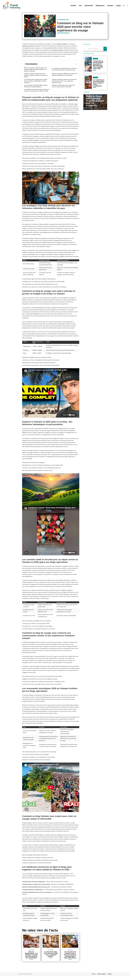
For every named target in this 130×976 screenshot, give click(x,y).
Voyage (95, 58)
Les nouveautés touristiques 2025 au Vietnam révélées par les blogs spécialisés (36, 86)
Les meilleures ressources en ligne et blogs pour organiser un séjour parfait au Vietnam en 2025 (36, 90)
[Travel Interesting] (11, 5)
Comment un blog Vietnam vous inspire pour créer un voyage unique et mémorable (63, 86)
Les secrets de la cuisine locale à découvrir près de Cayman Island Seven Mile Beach (70, 955)
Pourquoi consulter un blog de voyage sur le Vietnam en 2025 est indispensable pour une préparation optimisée (35, 69)
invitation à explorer (62, 44)
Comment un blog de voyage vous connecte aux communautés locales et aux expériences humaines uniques (64, 81)
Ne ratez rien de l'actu (40, 930)
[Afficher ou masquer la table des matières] (57, 64)
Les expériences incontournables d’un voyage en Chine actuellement (98, 83)
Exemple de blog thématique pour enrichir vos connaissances (37, 892)
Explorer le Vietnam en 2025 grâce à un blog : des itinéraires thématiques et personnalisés (64, 74)
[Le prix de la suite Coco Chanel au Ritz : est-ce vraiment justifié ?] (51, 941)
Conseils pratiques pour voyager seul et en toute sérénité (36, 884)
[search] (124, 5)
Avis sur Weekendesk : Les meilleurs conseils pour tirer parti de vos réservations (31, 955)
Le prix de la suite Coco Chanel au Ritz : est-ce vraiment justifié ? (51, 954)
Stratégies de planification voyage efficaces (32, 889)
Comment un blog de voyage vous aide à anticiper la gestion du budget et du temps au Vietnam (36, 75)
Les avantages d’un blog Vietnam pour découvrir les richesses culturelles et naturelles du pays (64, 69)
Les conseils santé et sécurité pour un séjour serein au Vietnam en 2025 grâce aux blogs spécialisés (35, 81)
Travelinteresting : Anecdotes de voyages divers (33, 881)
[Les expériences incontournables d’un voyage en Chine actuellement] (88, 82)
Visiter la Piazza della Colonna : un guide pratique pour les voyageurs (95, 101)
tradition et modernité (27, 46)
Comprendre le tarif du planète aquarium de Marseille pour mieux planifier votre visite (98, 64)
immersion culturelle (57, 50)
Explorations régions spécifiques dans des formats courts (36, 887)
